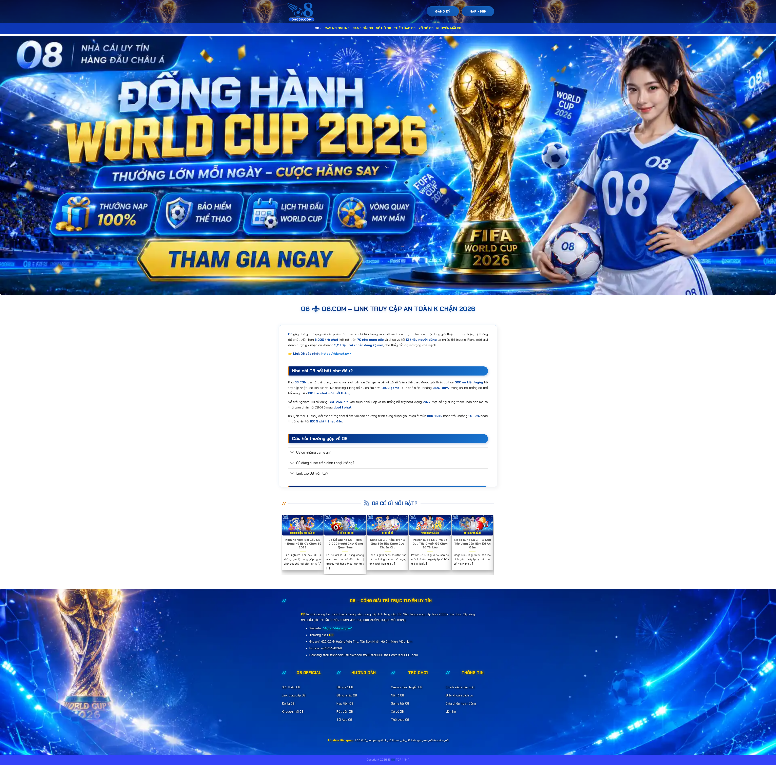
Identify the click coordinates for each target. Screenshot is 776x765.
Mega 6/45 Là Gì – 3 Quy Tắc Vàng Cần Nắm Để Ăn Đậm (472, 543)
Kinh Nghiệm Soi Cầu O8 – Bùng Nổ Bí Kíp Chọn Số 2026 (302, 543)
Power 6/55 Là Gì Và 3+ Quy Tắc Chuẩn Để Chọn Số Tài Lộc (430, 543)
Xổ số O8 (426, 28)
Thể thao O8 (405, 28)
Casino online (337, 28)
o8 (317, 28)
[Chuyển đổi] (292, 453)
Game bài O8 (362, 28)
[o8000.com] (301, 12)
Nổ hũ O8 (383, 28)
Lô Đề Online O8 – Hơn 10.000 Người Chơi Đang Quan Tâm (345, 543)
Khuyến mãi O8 (448, 28)
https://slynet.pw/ (336, 353)
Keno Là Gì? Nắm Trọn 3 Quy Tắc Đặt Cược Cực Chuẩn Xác (387, 543)
